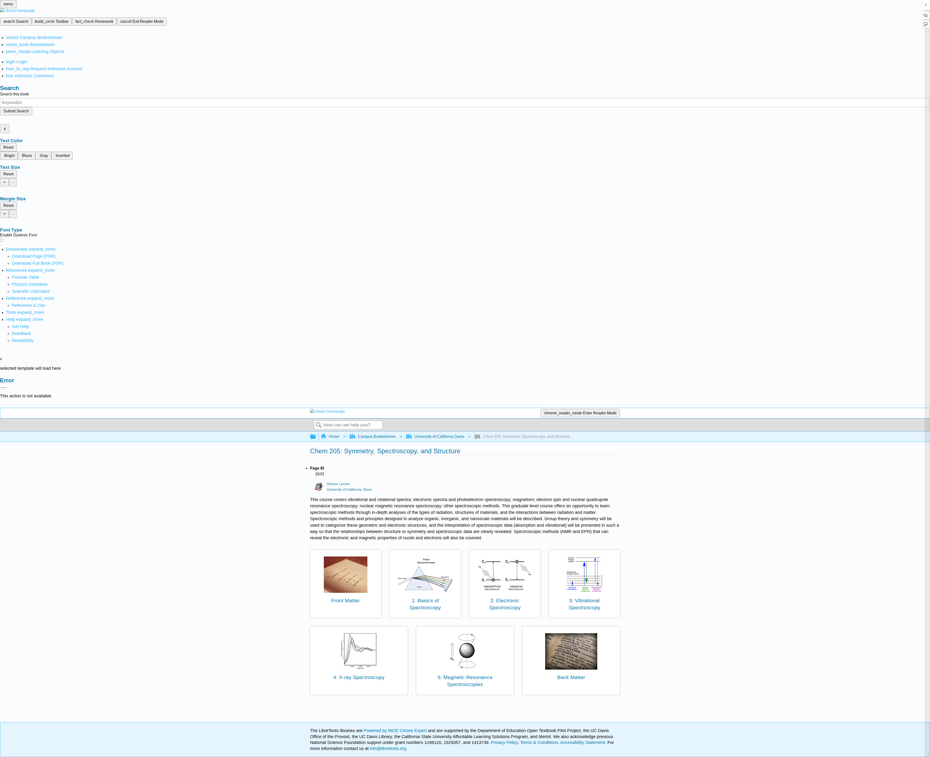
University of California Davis (439, 436)
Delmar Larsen (338, 484)
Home (334, 436)
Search (319, 425)
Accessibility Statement (582, 742)
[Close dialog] (3, 387)
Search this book (14, 94)
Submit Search (16, 111)
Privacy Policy (504, 742)
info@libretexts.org (387, 748)
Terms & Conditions (539, 742)
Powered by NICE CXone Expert (396, 730)
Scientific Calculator (31, 291)
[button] (21, 333)
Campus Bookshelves (377, 436)
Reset (8, 147)
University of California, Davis (349, 489)
